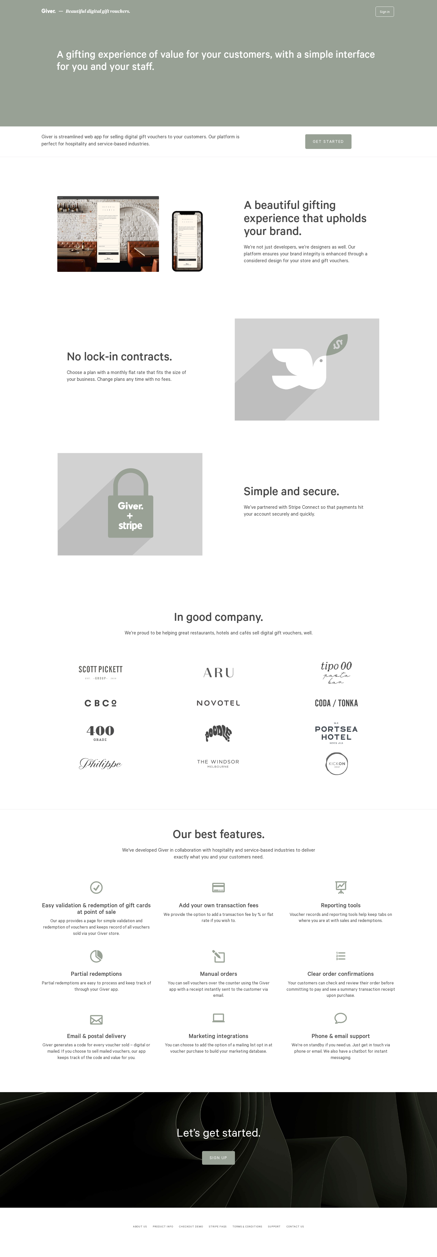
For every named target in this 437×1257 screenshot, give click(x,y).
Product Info (163, 1227)
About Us (140, 1227)
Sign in (385, 12)
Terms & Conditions (247, 1227)
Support (274, 1227)
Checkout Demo (191, 1227)
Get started (328, 142)
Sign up (218, 1158)
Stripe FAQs (218, 1227)
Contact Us (295, 1227)
